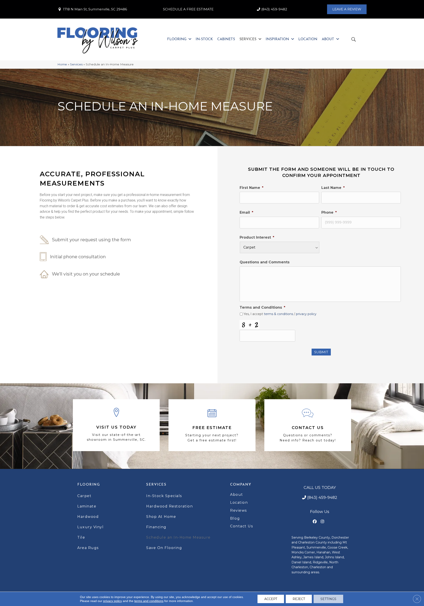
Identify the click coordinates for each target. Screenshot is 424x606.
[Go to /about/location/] (116, 425)
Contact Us (241, 526)
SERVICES (156, 484)
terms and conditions (148, 601)
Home (62, 64)
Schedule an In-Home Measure (178, 537)
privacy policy (306, 314)
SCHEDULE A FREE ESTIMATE (188, 9)
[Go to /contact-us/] (307, 425)
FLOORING (88, 484)
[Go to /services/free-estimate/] (211, 425)
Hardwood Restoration (169, 506)
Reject (299, 599)
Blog (235, 518)
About (236, 494)
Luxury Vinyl (90, 527)
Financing (156, 527)
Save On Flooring (164, 548)
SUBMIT (321, 352)
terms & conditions (278, 314)
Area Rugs (88, 548)
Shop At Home (161, 517)
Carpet (84, 496)
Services (76, 64)
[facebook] (314, 522)
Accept (270, 599)
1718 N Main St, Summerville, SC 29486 (95, 9)
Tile (81, 537)
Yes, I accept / (280, 314)
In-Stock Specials (164, 496)
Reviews (238, 510)
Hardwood (88, 517)
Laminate (86, 506)
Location (239, 502)
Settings (328, 599)
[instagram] (322, 522)
